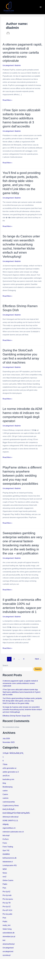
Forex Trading (8, 847)
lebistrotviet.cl (8, 862)
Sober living (7, 929)
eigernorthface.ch (9, 828)
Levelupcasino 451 (10, 865)
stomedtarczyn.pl (9, 936)
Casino (5, 794)
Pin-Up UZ (7, 906)
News (5, 873)
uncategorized (8, 951)
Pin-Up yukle (7, 914)
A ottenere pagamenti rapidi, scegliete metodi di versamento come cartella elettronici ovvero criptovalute (22, 52)
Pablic (5, 884)
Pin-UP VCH (7, 910)
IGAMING (6, 854)
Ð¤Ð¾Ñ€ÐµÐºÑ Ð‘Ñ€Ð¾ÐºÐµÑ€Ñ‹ (16, 813)
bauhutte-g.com (8, 779)
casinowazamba (9, 802)
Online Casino (8, 880)
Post (4, 918)
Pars (4, 888)
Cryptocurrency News (11, 805)
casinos (5, 798)
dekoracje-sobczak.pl (10, 817)
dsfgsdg (5, 824)
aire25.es (6, 776)
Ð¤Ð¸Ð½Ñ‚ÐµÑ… (9, 809)
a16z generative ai (9, 768)
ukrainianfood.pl (9, 944)
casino (5, 790)
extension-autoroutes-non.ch (13, 832)
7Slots (5, 764)
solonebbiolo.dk (8, 933)
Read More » (7, 100)
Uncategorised (8, 65)
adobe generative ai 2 (11, 772)
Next (38, 659)
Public (5, 921)
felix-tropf (6, 835)
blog (4, 783)
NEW (5, 869)
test (4, 940)
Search (5, 665)
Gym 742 (6, 850)
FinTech (6, 839)
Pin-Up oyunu (8, 899)
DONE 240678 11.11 (10, 820)
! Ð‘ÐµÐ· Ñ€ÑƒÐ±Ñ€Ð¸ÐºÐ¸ (13, 753)
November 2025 (9, 742)
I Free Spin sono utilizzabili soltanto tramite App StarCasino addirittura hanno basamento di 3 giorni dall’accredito (21, 118)
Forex (5, 843)
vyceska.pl (6, 955)
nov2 (4, 877)
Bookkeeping (7, 787)
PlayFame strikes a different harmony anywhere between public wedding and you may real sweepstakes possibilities (22, 475)
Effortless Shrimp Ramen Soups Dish (16, 716)
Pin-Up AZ (6, 891)
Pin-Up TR (7, 903)
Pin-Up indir (7, 895)
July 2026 (6, 738)
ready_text (6, 925)
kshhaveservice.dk (9, 858)
